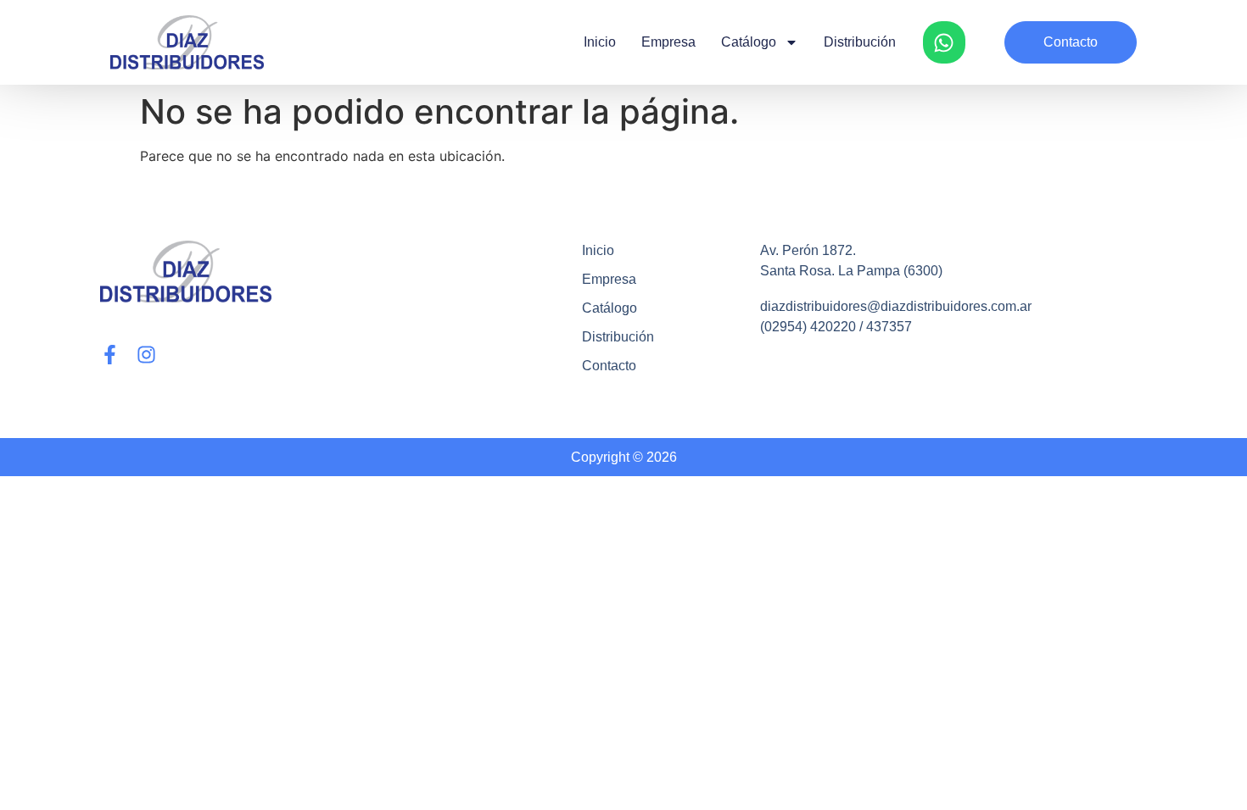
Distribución (860, 42)
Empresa (668, 42)
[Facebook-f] (110, 354)
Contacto (609, 365)
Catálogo (748, 42)
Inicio (600, 42)
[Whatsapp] (944, 42)
